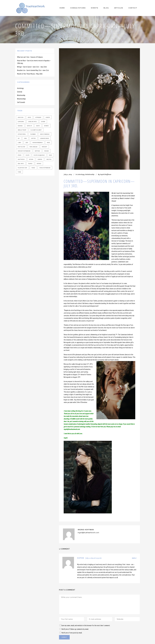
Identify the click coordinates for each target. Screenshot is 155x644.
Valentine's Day (22, 167)
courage (20, 126)
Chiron (43, 121)
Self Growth (21, 102)
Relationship (21, 95)
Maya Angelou (33, 146)
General (19, 92)
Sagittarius (21, 159)
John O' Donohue (44, 134)
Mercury (44, 146)
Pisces (19, 155)
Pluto (27, 155)
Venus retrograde (44, 167)
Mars (48, 142)
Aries (29, 117)
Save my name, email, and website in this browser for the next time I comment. (85, 625)
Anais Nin (20, 117)
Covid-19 (29, 126)
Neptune (37, 151)
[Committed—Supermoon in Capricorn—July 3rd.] (99, 109)
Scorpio (40, 159)
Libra (19, 142)
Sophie (80, 558)
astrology (38, 117)
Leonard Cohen (44, 138)
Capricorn (21, 121)
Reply (134, 558)
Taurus (30, 163)
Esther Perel (22, 134)
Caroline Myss (32, 121)
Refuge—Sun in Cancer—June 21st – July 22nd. (32, 67)
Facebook (33, 134)
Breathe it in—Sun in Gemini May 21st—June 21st (33, 70)
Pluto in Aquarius (39, 155)
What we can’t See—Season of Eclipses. (30, 57)
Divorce (46, 126)
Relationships (21, 99)
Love (27, 142)
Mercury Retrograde (24, 151)
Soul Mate (21, 163)
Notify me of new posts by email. (72, 633)
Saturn (31, 159)
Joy (19, 138)
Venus (33, 167)
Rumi (50, 155)
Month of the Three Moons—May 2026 (29, 74)
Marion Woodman (38, 142)
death (38, 126)
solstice (49, 159)
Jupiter (33, 138)
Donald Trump (22, 130)
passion (46, 151)
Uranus (39, 163)
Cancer (48, 117)
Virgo (19, 172)
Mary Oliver (21, 146)
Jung (25, 138)
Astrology (20, 88)
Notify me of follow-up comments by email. (75, 629)
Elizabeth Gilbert (36, 130)
